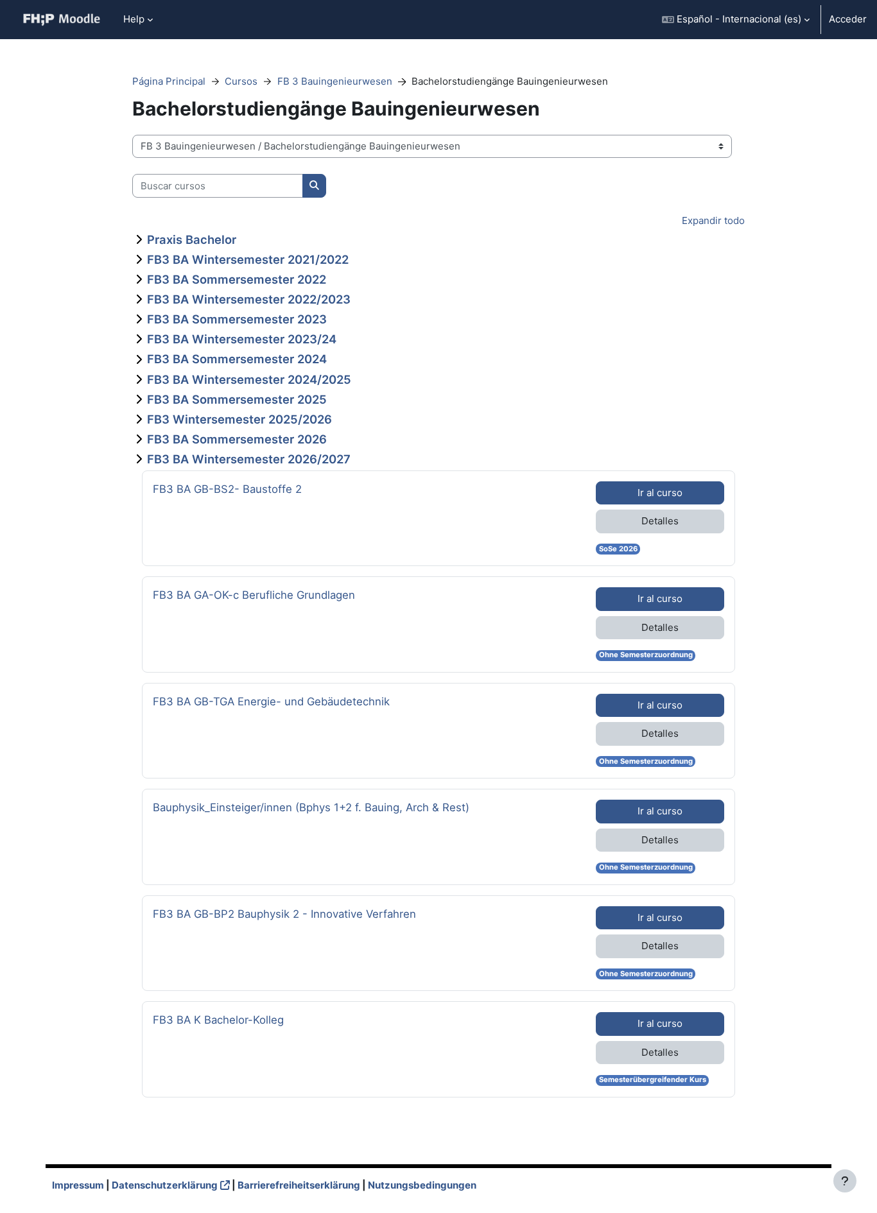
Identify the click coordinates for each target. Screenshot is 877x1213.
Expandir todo (713, 220)
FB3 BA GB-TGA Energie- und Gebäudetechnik (271, 701)
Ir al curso (660, 492)
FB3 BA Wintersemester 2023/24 (241, 339)
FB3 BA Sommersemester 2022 (236, 279)
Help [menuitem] (133, 19)
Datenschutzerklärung (165, 1185)
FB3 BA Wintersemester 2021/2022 (248, 259)
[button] (736, 19)
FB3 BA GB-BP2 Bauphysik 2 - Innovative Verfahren (284, 913)
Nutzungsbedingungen (422, 1185)
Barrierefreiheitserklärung (299, 1185)
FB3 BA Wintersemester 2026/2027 (249, 459)
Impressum (78, 1185)
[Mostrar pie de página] (844, 1180)
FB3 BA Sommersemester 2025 (237, 399)
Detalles (660, 521)
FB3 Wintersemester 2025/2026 (239, 419)
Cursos (241, 81)
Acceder (848, 19)
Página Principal (168, 81)
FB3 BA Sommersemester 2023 (237, 319)
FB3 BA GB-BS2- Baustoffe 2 (227, 488)
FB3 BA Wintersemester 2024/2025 (249, 379)
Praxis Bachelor (191, 239)
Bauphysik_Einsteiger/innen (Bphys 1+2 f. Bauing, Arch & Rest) (311, 807)
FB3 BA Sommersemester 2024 (237, 359)
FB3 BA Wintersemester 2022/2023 (249, 299)
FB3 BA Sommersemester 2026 (237, 439)
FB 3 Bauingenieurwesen (334, 81)
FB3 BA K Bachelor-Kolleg (218, 1019)
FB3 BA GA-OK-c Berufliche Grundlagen (254, 594)
